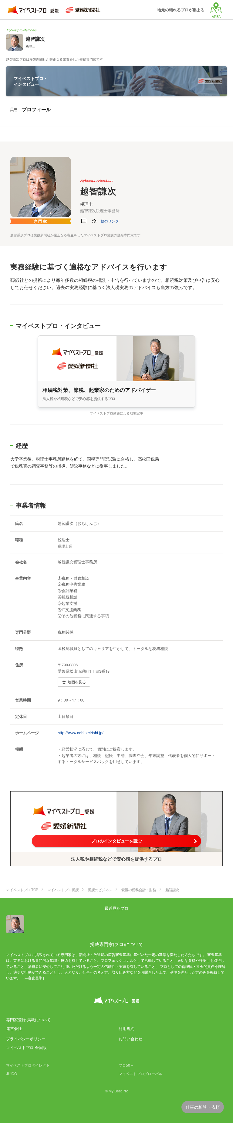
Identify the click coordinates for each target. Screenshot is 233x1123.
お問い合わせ (130, 1038)
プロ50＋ (126, 1065)
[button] (110, 221)
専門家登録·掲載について (28, 1019)
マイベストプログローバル (140, 1073)
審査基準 (35, 977)
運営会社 (14, 1028)
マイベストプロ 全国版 (26, 1047)
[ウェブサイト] (83, 221)
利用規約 (126, 1028)
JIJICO (11, 1073)
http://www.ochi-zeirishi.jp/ (80, 732)
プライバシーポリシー (26, 1038)
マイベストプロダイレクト (28, 1065)
